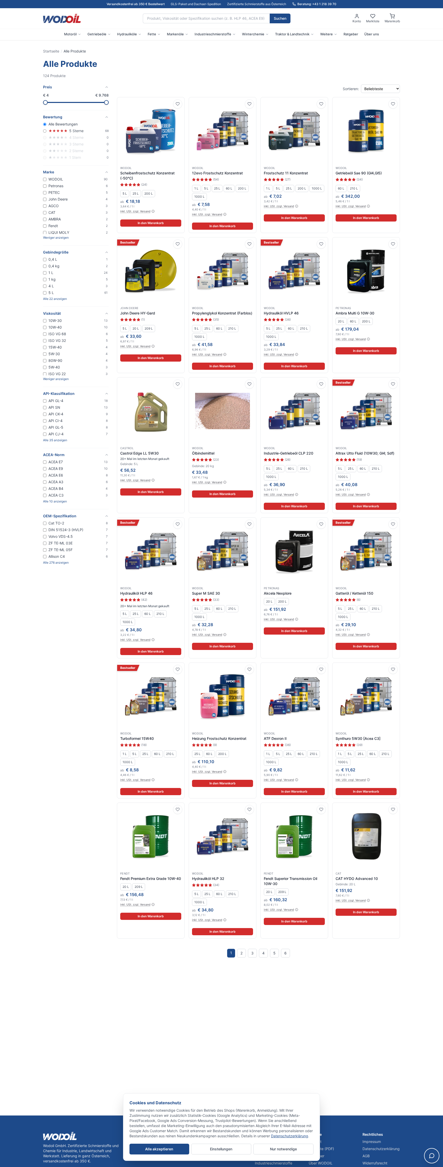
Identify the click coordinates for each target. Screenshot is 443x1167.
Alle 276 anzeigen (56, 562)
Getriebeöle (96, 34)
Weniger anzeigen (56, 237)
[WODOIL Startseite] (62, 18)
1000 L (199, 196)
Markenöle (175, 34)
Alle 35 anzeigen (55, 440)
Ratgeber (351, 34)
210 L (354, 188)
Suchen (280, 18)
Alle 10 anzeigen (55, 501)
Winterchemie (253, 34)
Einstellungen (221, 1149)
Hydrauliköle (127, 34)
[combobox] (206, 18)
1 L (196, 188)
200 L (148, 193)
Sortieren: (351, 89)
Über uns (371, 34)
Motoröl (70, 34)
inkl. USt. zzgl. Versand (135, 211)
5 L (125, 193)
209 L (149, 328)
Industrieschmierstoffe (213, 34)
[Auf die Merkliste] (177, 104)
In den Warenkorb (151, 223)
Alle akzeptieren (159, 1149)
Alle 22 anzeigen (55, 299)
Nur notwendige (283, 1149)
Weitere (326, 34)
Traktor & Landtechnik (292, 34)
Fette (152, 34)
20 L (136, 328)
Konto (357, 21)
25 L (136, 193)
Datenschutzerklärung (289, 1136)
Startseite (51, 51)
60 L (229, 188)
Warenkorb (392, 21)
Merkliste (372, 21)
